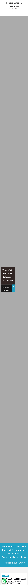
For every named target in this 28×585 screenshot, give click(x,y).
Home (14, 561)
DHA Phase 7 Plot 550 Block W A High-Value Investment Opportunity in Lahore (15, 563)
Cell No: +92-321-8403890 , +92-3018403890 (6, 288)
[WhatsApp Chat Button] (4, 581)
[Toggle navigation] (14, 12)
